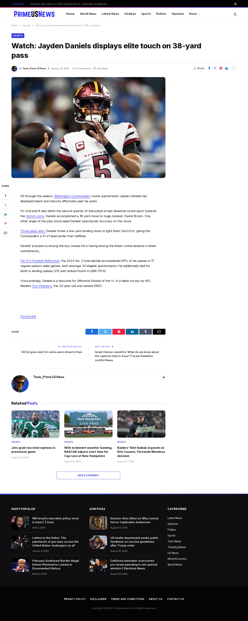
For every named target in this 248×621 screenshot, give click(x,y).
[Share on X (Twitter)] (215, 68)
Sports (146, 13)
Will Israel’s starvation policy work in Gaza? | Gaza (55, 520)
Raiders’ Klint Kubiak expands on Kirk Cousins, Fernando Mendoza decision (141, 452)
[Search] (235, 4)
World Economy (177, 558)
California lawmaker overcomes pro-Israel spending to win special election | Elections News (133, 564)
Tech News (174, 541)
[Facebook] (5, 195)
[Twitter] (5, 205)
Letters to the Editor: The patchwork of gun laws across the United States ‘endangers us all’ (55, 541)
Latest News (110, 13)
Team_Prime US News (34, 68)
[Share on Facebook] (209, 68)
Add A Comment (88, 475)
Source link (28, 316)
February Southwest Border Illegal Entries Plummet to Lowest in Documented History (55, 564)
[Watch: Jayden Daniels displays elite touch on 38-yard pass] (88, 127)
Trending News (177, 547)
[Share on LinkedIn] (226, 68)
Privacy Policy (75, 599)
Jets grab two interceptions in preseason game (33, 450)
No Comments (83, 68)
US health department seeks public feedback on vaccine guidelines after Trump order (71, 3)
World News (88, 13)
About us (155, 599)
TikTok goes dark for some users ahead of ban (51, 352)
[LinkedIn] (5, 214)
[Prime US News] (34, 14)
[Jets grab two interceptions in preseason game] (35, 424)
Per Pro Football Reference (39, 261)
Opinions (178, 13)
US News (130, 13)
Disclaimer (98, 599)
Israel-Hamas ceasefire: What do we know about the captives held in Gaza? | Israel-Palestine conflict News (127, 356)
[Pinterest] (5, 223)
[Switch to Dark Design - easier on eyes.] (235, 14)
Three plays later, (32, 231)
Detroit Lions (35, 216)
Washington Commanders (72, 196)
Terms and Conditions (127, 599)
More (193, 13)
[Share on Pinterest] (220, 68)
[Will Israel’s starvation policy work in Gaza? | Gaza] (20, 523)
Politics (161, 13)
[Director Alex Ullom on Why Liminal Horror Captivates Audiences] (98, 523)
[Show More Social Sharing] (234, 68)
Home (70, 13)
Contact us (175, 599)
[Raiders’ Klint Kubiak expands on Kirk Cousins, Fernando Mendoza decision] (141, 424)
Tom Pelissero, (42, 286)
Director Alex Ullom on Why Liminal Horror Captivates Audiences (134, 520)
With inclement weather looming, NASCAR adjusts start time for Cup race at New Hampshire (88, 452)
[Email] (5, 232)
